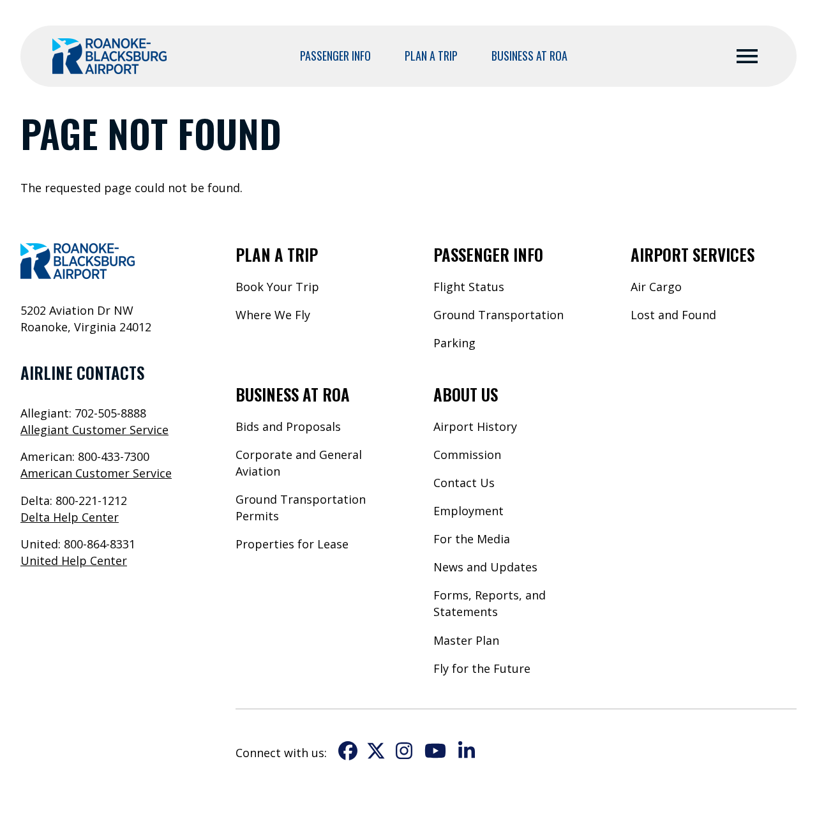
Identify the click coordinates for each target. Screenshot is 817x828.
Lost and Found (673, 314)
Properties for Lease (292, 544)
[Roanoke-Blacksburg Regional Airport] (109, 56)
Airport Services (692, 254)
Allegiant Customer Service (94, 429)
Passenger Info (335, 55)
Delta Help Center (69, 517)
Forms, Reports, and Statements (489, 603)
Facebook (347, 750)
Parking (454, 342)
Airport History (475, 426)
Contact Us (464, 482)
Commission (467, 454)
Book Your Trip (277, 286)
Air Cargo (656, 286)
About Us (465, 394)
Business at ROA (529, 55)
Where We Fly (273, 314)
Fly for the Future (481, 668)
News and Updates (485, 567)
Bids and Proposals (288, 426)
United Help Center (73, 560)
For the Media (471, 538)
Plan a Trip (431, 55)
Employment (468, 510)
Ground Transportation (498, 314)
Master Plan (466, 640)
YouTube (435, 750)
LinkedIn (466, 750)
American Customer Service (96, 473)
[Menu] (747, 56)
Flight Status (468, 286)
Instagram (404, 750)
